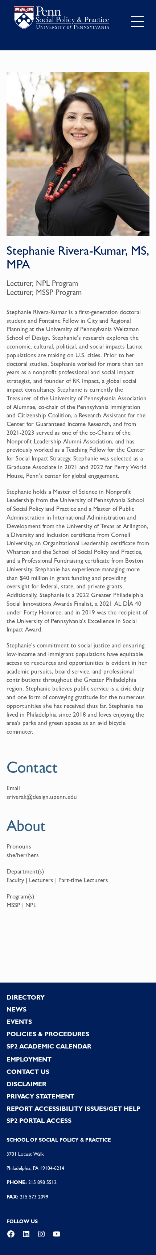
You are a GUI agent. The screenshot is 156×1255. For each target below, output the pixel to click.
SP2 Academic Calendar (49, 1046)
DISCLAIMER (26, 1084)
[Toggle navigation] (137, 21)
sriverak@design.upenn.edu (42, 796)
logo (61, 19)
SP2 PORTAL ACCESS (39, 1120)
